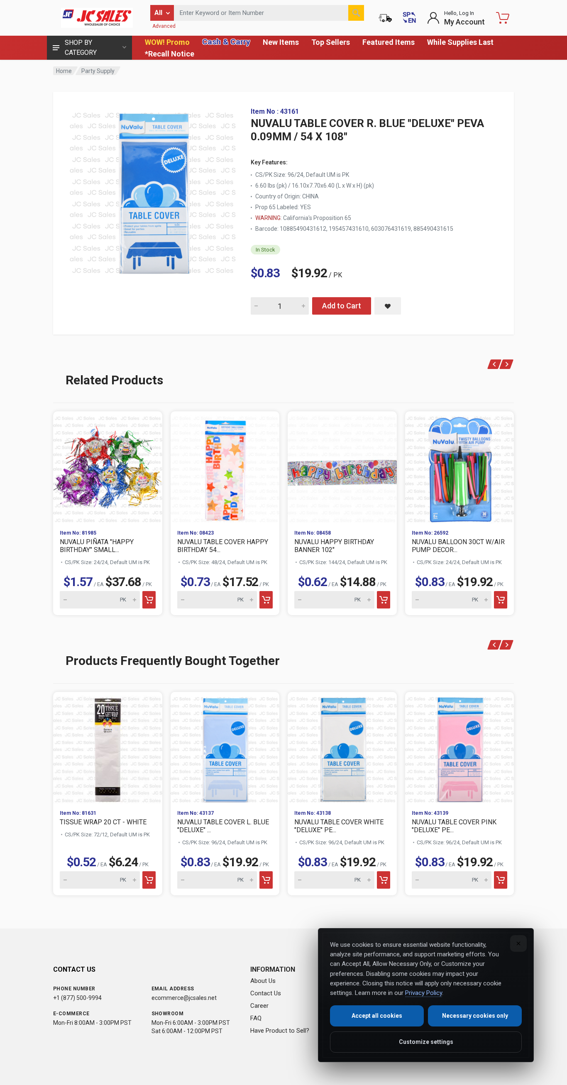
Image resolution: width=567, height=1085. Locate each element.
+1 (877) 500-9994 (77, 998)
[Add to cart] (149, 599)
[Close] (518, 943)
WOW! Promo (167, 42)
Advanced (164, 26)
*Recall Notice (169, 53)
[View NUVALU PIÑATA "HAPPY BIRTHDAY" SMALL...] (107, 467)
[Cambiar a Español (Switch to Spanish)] (409, 18)
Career (259, 1005)
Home (64, 71)
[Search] (356, 13)
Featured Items (388, 42)
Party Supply (98, 71)
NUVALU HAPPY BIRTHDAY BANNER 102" (334, 546)
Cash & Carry (226, 41)
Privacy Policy (423, 993)
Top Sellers (330, 42)
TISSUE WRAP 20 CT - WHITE (103, 822)
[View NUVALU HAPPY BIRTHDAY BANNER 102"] (342, 467)
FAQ (256, 1018)
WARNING (268, 218)
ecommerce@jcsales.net (184, 998)
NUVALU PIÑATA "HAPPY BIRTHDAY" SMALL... (97, 546)
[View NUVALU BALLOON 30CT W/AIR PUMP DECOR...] (459, 467)
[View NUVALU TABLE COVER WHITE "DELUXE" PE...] (342, 748)
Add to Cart (341, 305)
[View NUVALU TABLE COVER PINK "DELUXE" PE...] (459, 748)
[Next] (506, 364)
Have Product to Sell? (279, 1030)
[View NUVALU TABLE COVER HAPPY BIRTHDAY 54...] (225, 467)
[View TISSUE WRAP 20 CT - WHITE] (107, 748)
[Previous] (494, 364)
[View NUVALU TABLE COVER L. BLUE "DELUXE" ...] (225, 748)
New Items (281, 42)
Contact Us (265, 993)
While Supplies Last (460, 42)
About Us (263, 981)
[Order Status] (385, 18)
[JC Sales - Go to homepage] (96, 18)
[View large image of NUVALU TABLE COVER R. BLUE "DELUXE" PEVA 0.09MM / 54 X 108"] (153, 191)
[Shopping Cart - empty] (502, 18)
